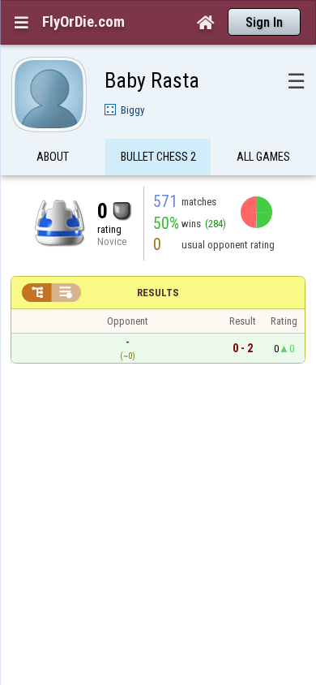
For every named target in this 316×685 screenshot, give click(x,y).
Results (158, 292)
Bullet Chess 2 (158, 156)
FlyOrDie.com (83, 22)
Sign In (264, 22)
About (52, 156)
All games (263, 156)
